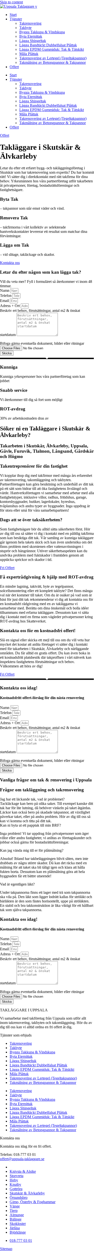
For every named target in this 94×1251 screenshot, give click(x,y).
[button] (47, 799)
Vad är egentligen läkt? (17, 884)
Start (13, 15)
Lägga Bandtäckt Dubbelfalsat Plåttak (48, 45)
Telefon (6, 295)
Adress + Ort (10, 306)
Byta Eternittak (30, 36)
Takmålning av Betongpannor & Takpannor (52, 62)
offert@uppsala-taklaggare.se (22, 1159)
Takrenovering (30, 23)
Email (5, 301)
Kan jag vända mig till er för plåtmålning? (31, 850)
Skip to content (11, 2)
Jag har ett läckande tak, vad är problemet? (32, 799)
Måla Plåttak (28, 54)
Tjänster (16, 19)
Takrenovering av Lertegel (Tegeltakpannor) (53, 58)
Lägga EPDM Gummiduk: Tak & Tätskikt (51, 49)
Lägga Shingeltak (32, 41)
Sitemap (6, 1249)
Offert (14, 67)
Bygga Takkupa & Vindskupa (42, 32)
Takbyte (25, 28)
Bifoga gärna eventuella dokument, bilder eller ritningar (42, 343)
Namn (5, 290)
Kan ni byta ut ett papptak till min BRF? (30, 825)
